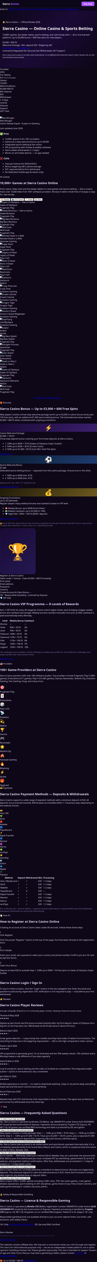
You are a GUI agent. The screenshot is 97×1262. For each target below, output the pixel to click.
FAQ (77, 9)
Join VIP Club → (7, 659)
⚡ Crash (29, 199)
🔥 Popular (5, 199)
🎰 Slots (38, 199)
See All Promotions (9, 518)
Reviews (70, 9)
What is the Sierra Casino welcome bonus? (16, 1130)
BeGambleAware (26, 1224)
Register (26, 9)
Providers (43, 9)
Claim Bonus (6, 454)
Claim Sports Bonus (9, 486)
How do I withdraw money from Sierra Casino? (18, 1153)
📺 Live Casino (17, 199)
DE (7, 1239)
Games (18, 9)
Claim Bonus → (10, 48)
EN (1, 1239)
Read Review (23, 48)
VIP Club (35, 9)
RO (14, 1239)
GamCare (13, 1224)
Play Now (88, 4)
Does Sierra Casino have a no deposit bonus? (17, 1167)
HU (10, 1239)
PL (4, 1239)
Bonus (11, 9)
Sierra (11, 4)
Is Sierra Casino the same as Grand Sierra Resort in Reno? (22, 1142)
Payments (53, 9)
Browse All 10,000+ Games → (48, 397)
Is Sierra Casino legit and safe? (12, 1119)
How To (62, 9)
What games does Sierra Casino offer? (15, 1178)
